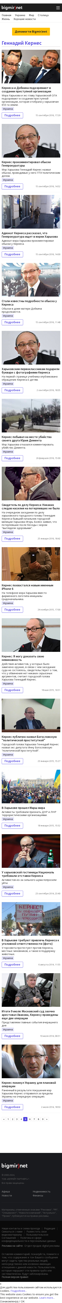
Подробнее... (19, 1290)
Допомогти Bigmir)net (31, 31)
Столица (43, 15)
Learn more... (47, 1297)
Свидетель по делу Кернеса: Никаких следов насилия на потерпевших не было (31, 506)
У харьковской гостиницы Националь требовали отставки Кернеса (28, 874)
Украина (20, 15)
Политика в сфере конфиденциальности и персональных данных (29, 1239)
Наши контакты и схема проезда (21, 1228)
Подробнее (12, 115)
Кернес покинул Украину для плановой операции (29, 1084)
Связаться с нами (12, 1231)
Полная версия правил (15, 1277)
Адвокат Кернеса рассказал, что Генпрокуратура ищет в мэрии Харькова (30, 234)
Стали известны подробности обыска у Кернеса (29, 302)
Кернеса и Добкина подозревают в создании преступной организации (26, 89)
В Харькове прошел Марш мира (23, 808)
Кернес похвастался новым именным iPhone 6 (27, 587)
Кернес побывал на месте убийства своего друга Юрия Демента (26, 438)
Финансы (38, 1195)
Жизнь (6, 19)
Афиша (6, 1191)
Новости (7, 1195)
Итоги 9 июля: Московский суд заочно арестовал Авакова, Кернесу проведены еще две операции (30, 1014)
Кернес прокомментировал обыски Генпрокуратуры (26, 163)
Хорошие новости (25, 19)
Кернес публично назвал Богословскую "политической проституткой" (29, 738)
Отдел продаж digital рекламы (42, 1245)
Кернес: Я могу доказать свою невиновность (23, 658)
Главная (6, 15)
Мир (31, 15)
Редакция (49, 1228)
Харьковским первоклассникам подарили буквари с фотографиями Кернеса (30, 370)
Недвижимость (41, 1191)
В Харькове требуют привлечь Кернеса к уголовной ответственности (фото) (30, 942)
